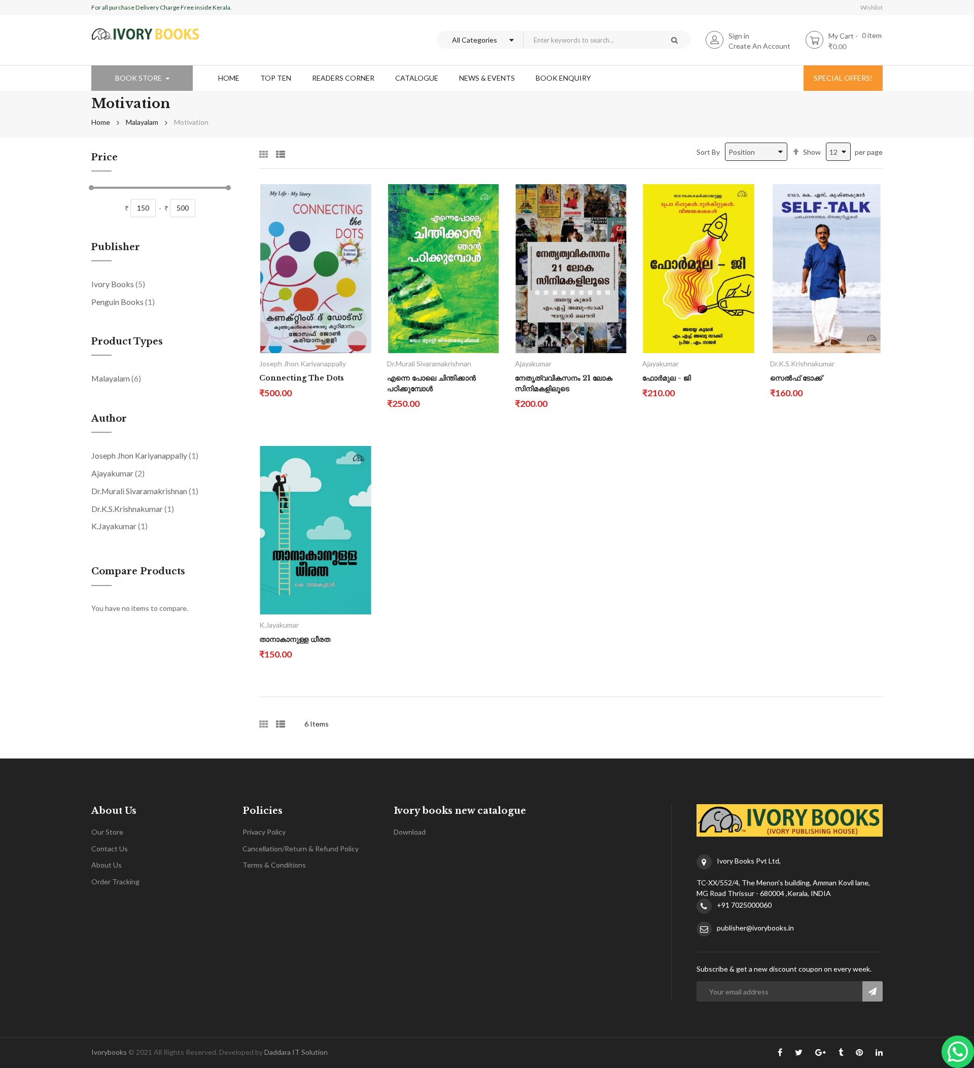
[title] (780, 1054)
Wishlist (871, 7)
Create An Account (759, 46)
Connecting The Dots (301, 378)
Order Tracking (115, 881)
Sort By (708, 152)
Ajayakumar (118, 473)
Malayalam (142, 122)
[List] (280, 151)
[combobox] (590, 40)
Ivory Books (118, 284)
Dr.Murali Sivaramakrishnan (144, 491)
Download (410, 832)
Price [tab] (104, 158)
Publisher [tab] (115, 248)
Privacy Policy (264, 832)
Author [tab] (109, 419)
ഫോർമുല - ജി (666, 378)
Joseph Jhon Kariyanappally (144, 455)
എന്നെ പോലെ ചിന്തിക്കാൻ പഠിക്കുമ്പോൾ (431, 383)
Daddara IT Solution (296, 1052)
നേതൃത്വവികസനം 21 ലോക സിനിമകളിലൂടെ (563, 383)
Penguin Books (123, 301)
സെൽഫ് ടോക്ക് (796, 378)
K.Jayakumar (119, 526)
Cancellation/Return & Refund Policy (300, 848)
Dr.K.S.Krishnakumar (132, 508)
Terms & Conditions (274, 864)
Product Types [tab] (127, 342)
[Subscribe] (872, 991)
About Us (106, 864)
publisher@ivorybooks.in (755, 927)
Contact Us (109, 848)
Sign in (738, 35)
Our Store (107, 832)
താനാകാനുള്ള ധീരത (294, 639)
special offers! (843, 78)
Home (100, 122)
